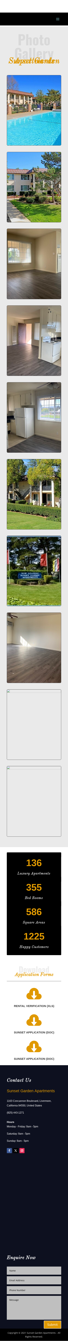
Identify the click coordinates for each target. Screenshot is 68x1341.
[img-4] (34, 605)
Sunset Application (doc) (34, 1032)
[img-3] (34, 528)
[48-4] (34, 681)
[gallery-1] (34, 691)
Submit (52, 1324)
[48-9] (34, 451)
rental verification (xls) (34, 1006)
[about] (34, 221)
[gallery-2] (34, 768)
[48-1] (34, 298)
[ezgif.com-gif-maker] (34, 144)
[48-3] (34, 374)
